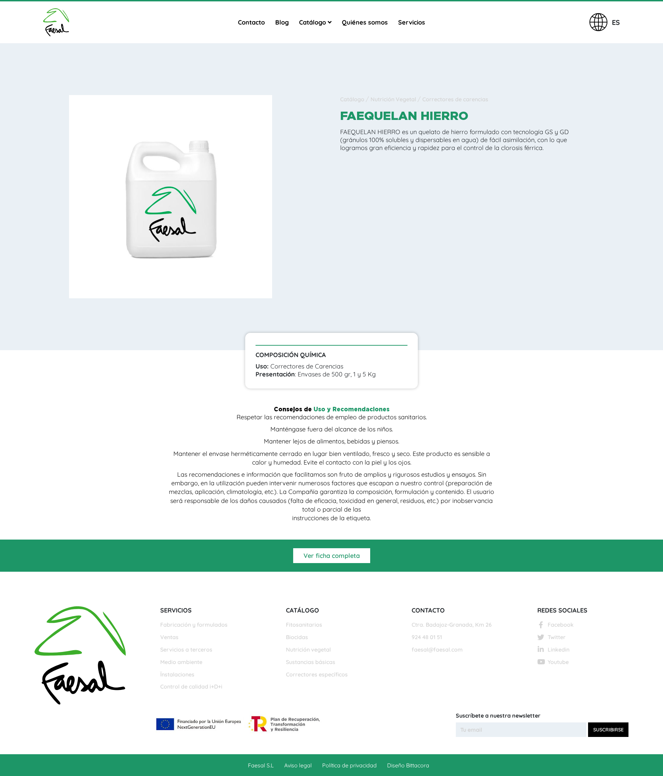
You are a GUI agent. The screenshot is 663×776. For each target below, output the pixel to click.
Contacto (251, 22)
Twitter (557, 637)
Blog (282, 22)
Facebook (561, 624)
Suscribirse (608, 730)
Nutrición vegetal (308, 649)
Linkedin (558, 649)
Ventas (169, 637)
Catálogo (313, 22)
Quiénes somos (365, 22)
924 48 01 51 (427, 637)
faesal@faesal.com (437, 649)
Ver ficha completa (332, 556)
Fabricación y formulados (194, 624)
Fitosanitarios (304, 624)
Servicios (411, 22)
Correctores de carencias (455, 99)
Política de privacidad (349, 765)
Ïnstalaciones (177, 674)
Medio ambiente (181, 661)
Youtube (558, 661)
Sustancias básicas (310, 661)
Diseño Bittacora (408, 765)
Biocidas (297, 637)
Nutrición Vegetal (394, 99)
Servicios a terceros (186, 649)
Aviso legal (298, 765)
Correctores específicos (317, 674)
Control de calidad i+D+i (191, 686)
